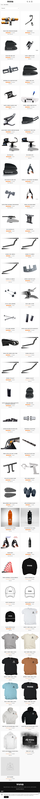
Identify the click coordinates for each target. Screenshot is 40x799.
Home (2, 4)
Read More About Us (20, 788)
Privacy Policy (26, 795)
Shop (2, 791)
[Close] (38, 793)
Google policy (31, 795)
